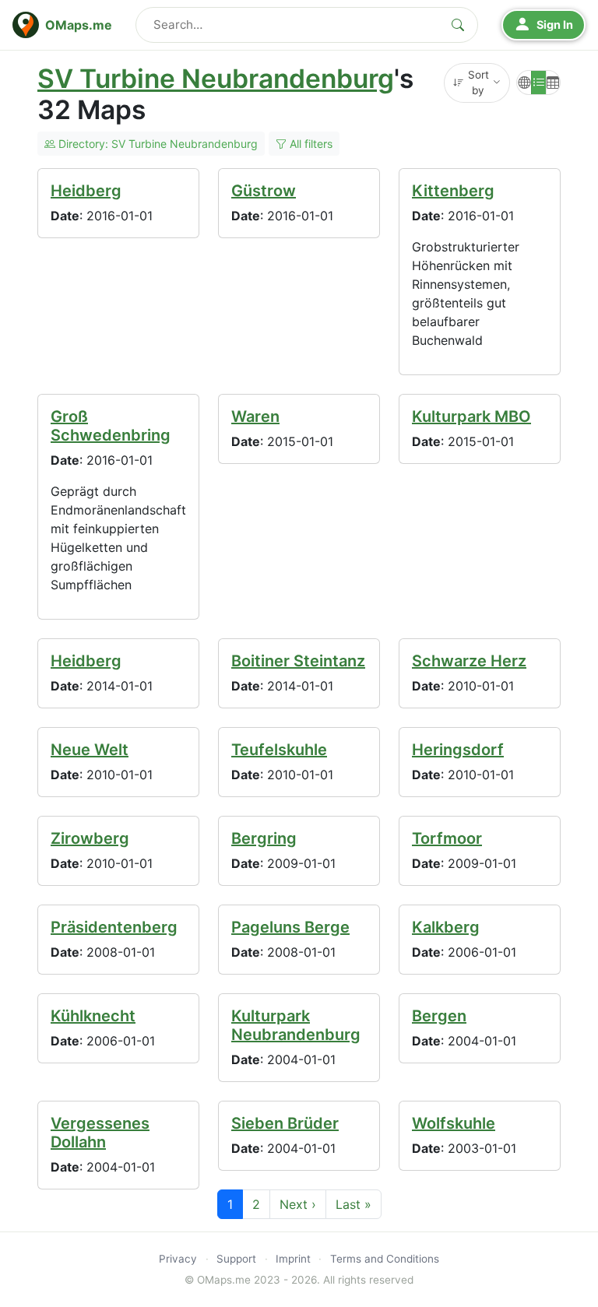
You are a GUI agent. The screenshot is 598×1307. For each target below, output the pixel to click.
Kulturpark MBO (471, 416)
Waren (255, 416)
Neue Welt (89, 749)
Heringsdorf (458, 749)
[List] (538, 82)
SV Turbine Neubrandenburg (215, 78)
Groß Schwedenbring (111, 425)
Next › (298, 1204)
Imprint (293, 1259)
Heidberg (86, 190)
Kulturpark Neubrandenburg (296, 1025)
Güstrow (263, 190)
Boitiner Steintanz (298, 661)
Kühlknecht (93, 1016)
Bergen (439, 1016)
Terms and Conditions (384, 1259)
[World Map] (524, 82)
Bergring (264, 838)
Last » (353, 1204)
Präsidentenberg (114, 927)
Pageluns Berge (290, 927)
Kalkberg (446, 927)
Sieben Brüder (285, 1123)
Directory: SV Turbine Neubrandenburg (156, 143)
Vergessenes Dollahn (100, 1132)
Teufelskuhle (279, 749)
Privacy (178, 1259)
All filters (309, 143)
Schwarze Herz (469, 661)
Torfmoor (447, 838)
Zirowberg (90, 838)
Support (236, 1259)
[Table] (553, 82)
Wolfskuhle (453, 1123)
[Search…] (458, 25)
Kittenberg (453, 190)
